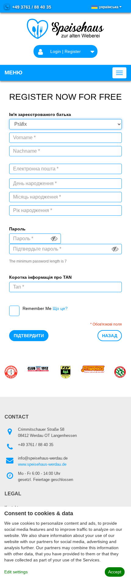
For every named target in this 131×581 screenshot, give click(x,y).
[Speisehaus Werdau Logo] (65, 29)
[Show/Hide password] (54, 238)
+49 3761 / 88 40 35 (31, 7)
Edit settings (16, 571)
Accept (114, 571)
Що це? (60, 308)
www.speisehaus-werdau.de (42, 464)
